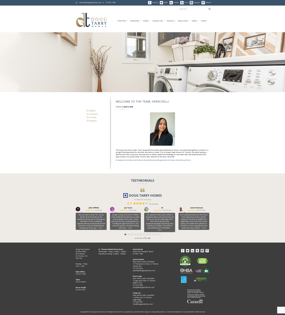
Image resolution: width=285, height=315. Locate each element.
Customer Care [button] (158, 21)
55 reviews (153, 204)
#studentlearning (150, 160)
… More (100, 228)
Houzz (186, 2)
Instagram (197, 2)
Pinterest (208, 2)
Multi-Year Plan (200, 312)
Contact (203, 21)
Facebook (155, 2)
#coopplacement (122, 160)
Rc (162, 208)
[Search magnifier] (209, 8)
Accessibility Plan (188, 312)
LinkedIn (176, 2)
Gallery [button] (194, 21)
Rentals (146, 21)
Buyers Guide (183, 21)
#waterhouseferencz (183, 160)
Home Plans (122, 21)
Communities (134, 21)
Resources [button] (170, 21)
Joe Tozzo (128, 208)
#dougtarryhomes (163, 160)
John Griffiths (94, 208)
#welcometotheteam (136, 160)
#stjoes (173, 160)
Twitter (166, 2)
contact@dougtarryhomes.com (90, 2)
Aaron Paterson (196, 208)
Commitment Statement (174, 312)
